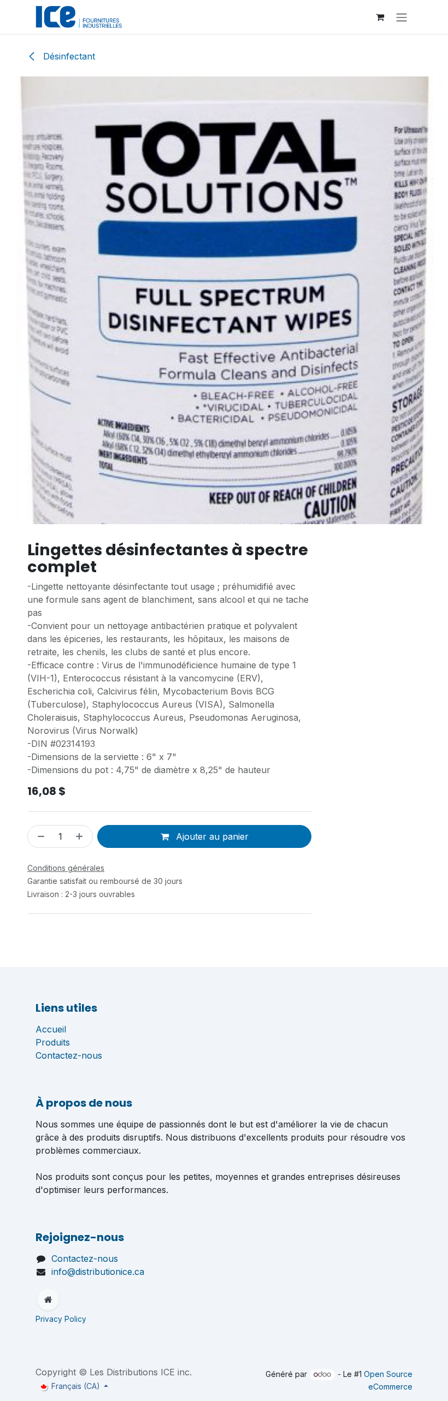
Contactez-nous (69, 1055)
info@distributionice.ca (97, 1271)
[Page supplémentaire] (48, 1299)
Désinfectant (67, 56)
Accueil (51, 1029)
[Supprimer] (39, 836)
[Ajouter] (81, 836)
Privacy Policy (62, 1319)
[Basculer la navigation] (401, 16)
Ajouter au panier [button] (211, 836)
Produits (53, 1042)
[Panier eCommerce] (380, 17)
